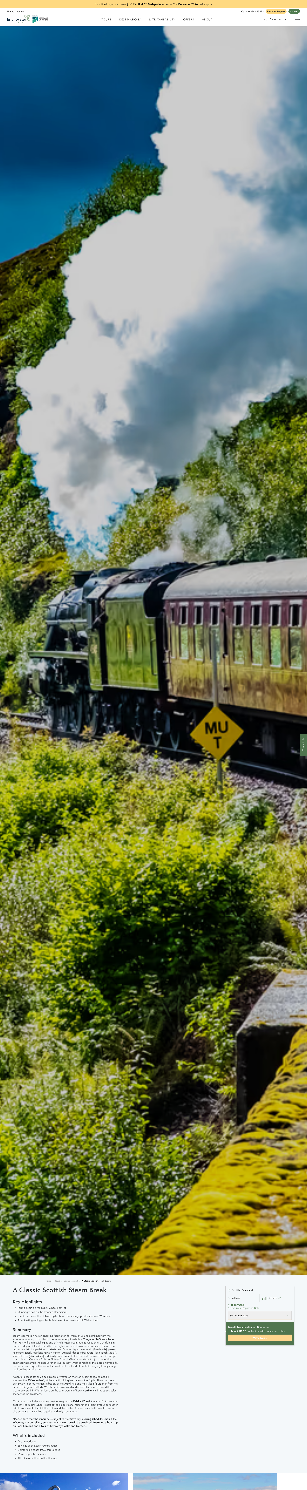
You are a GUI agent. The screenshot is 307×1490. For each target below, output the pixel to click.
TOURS (106, 19)
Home (48, 1280)
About (207, 19)
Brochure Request (276, 11)
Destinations (130, 19)
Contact (294, 11)
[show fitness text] (280, 1298)
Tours (57, 1280)
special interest (71, 1280)
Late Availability (162, 19)
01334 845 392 (256, 11)
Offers (188, 19)
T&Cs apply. (205, 4)
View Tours (260, 1338)
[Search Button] (297, 19)
